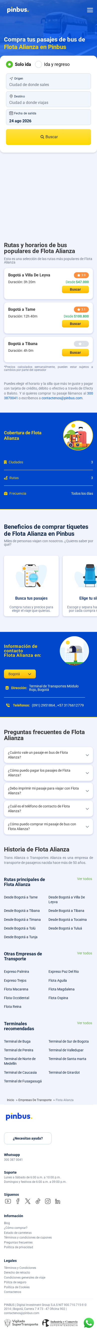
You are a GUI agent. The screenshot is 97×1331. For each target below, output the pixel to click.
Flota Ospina (58, 998)
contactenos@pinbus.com (62, 398)
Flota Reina (12, 1007)
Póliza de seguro (15, 1282)
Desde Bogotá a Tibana (22, 911)
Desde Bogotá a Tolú (20, 928)
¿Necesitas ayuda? (28, 1138)
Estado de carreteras (18, 1233)
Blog (7, 1223)
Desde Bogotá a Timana (22, 920)
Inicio (11, 1100)
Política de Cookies (17, 1287)
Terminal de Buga (17, 1041)
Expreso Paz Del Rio (63, 972)
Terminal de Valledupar (66, 1050)
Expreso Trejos (15, 980)
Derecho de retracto (17, 1272)
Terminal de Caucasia (20, 1072)
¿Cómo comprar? (15, 1228)
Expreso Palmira (16, 972)
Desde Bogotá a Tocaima (67, 920)
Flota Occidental (16, 998)
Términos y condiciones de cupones (28, 1237)
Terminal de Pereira (18, 1050)
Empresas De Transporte (35, 1100)
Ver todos (84, 879)
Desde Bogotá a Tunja (21, 937)
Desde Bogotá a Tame (21, 897)
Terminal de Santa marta (67, 1059)
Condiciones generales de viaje (24, 1277)
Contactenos (12, 1292)
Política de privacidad (18, 1247)
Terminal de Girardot (64, 1072)
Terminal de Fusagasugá (23, 1081)
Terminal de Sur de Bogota (68, 1041)
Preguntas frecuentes (18, 1242)
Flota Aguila (57, 980)
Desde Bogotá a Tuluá (65, 928)
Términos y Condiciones (20, 1268)
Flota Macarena (16, 989)
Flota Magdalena (61, 989)
